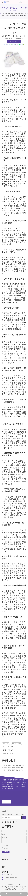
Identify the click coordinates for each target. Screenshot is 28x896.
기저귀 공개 (6, 743)
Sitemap (14, 889)
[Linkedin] (5, 822)
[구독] (23, 817)
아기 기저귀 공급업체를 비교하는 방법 (12, 770)
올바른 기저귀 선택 (8, 750)
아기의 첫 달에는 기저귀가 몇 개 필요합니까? (14, 765)
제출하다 (6, 852)
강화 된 (21, 38)
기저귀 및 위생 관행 (8, 753)
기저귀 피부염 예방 (8, 747)
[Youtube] (11, 822)
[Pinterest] (16, 822)
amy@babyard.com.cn (10, 877)
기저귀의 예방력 (16, 743)
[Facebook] (3, 822)
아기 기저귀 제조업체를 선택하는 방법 (12, 768)
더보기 (6, 802)
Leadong (19, 889)
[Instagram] (13, 822)
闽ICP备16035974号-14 (14, 885)
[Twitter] (8, 822)
